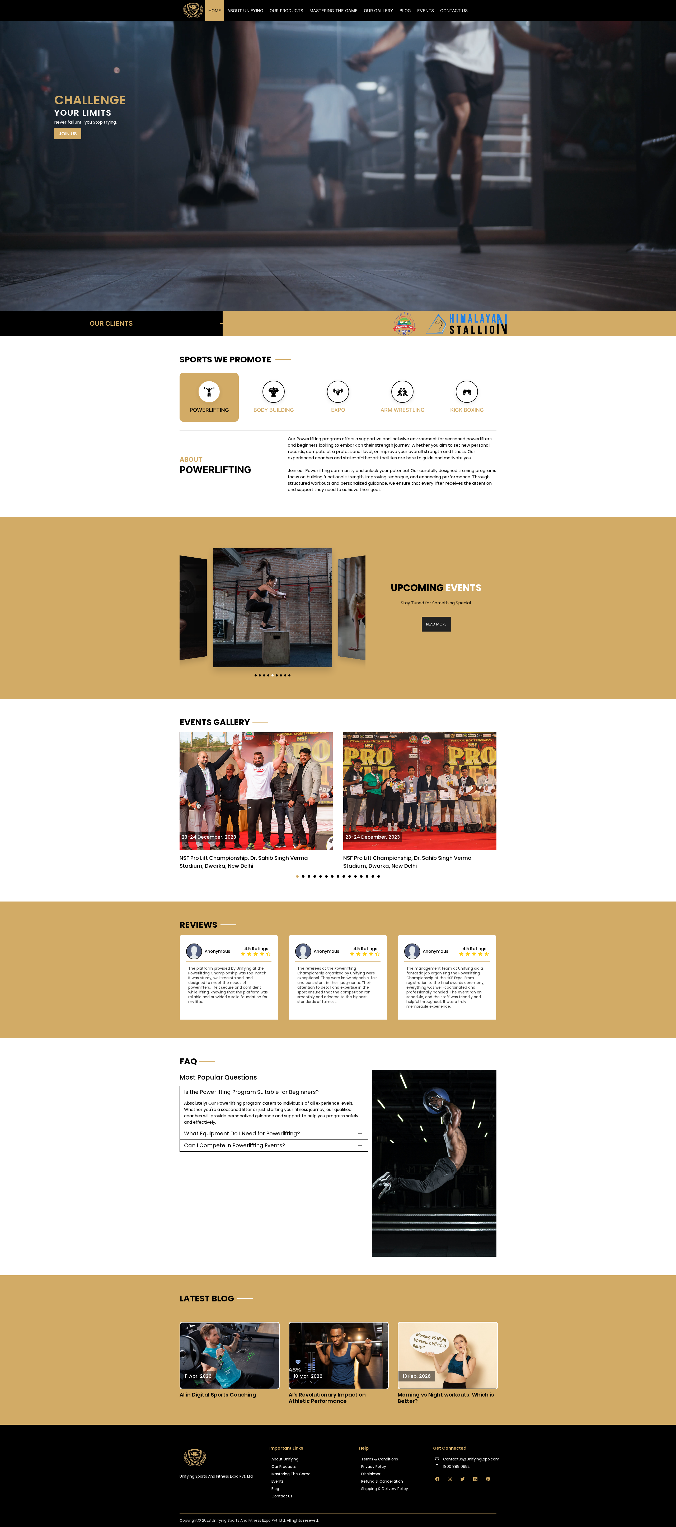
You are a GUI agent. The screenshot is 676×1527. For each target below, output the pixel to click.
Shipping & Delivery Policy (384, 1488)
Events (425, 10)
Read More (436, 624)
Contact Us (454, 10)
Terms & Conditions (379, 1459)
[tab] (209, 397)
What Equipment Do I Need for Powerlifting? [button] (242, 1133)
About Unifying (245, 10)
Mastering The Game (291, 1474)
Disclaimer (371, 1474)
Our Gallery (378, 10)
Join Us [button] (68, 133)
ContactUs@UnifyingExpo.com (470, 1459)
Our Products (286, 10)
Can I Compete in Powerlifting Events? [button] (234, 1145)
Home (214, 10)
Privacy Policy (373, 1466)
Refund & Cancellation (382, 1481)
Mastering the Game (333, 10)
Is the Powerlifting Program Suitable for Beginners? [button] (251, 1092)
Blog (405, 10)
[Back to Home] (194, 10)
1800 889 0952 (456, 1466)
